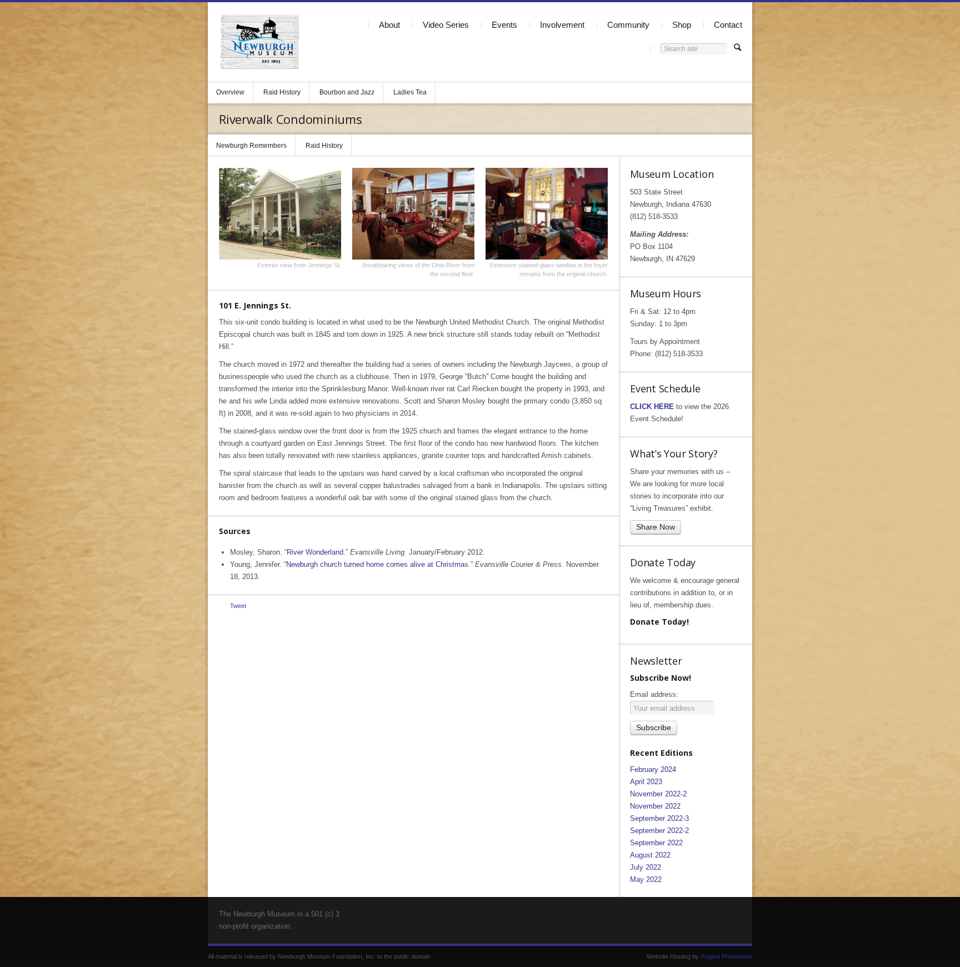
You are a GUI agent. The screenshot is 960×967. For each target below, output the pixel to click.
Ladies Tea (410, 92)
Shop (681, 24)
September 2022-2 (659, 830)
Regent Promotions (726, 956)
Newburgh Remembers (251, 145)
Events (504, 24)
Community (628, 24)
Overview (230, 92)
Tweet (238, 605)
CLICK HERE (652, 406)
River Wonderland (315, 552)
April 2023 (646, 781)
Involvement (562, 24)
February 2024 (653, 769)
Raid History (282, 92)
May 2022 (646, 879)
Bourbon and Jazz (346, 92)
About (389, 24)
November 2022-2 (658, 794)
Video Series (446, 24)
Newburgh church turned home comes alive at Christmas (377, 564)
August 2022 (650, 855)
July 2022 (645, 867)
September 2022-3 (659, 818)
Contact (728, 24)
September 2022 (656, 843)
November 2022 (655, 806)
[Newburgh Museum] (259, 41)
